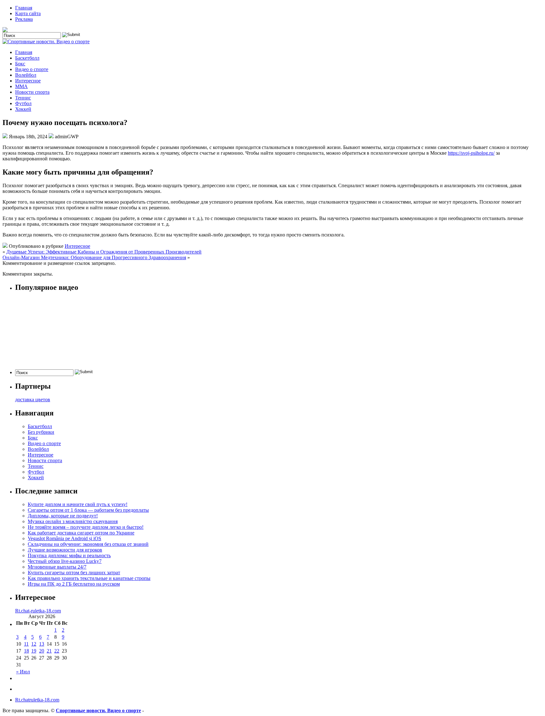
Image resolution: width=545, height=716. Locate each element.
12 (33, 644)
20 (41, 650)
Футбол (23, 103)
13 (41, 644)
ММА (21, 86)
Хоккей (23, 109)
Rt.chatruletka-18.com (37, 699)
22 (56, 650)
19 (33, 650)
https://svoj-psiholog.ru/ (471, 153)
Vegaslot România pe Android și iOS (64, 538)
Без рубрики (41, 432)
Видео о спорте (31, 69)
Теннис (23, 97)
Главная (23, 7)
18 (26, 650)
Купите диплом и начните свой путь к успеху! (77, 504)
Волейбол (25, 75)
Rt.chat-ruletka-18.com (38, 610)
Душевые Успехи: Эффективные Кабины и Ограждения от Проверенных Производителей (104, 251)
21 (49, 650)
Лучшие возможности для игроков (65, 549)
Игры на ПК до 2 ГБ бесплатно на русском (74, 584)
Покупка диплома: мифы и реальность (69, 555)
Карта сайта (28, 13)
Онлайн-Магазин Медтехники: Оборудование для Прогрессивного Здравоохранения (94, 257)
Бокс (20, 63)
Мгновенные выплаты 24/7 (57, 567)
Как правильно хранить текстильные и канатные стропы (89, 578)
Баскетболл (27, 58)
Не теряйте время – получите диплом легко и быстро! (86, 527)
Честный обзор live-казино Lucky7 (65, 561)
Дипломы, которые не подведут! (63, 515)
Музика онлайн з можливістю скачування (73, 521)
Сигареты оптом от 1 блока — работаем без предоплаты (88, 510)
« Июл (23, 671)
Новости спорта (32, 92)
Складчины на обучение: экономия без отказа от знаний (88, 544)
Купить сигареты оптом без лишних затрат (74, 572)
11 (26, 644)
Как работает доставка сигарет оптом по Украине (81, 532)
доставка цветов (32, 399)
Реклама (24, 19)
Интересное (28, 80)
